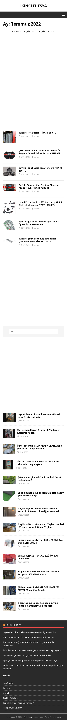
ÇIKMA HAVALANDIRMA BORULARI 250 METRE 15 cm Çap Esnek (38, 588)
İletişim (6, 688)
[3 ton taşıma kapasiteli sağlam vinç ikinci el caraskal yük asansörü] (9, 609)
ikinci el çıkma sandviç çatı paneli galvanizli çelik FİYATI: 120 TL (37, 240)
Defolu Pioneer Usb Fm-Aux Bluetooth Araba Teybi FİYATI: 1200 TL (40, 186)
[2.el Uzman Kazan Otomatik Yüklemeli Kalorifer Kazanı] (9, 436)
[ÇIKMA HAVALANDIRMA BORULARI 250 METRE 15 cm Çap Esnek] (9, 593)
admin (36, 136)
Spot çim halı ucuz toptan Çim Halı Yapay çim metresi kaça (41, 494)
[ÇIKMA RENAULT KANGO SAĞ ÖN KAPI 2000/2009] (9, 561)
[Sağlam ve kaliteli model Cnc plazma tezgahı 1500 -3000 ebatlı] (9, 577)
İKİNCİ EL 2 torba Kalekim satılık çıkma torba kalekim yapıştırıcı (37, 463)
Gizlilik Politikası (10, 697)
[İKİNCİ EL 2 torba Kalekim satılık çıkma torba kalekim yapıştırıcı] (8, 467)
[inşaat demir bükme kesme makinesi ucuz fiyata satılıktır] (9, 420)
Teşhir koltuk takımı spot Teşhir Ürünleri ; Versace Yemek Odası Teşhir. (41, 526)
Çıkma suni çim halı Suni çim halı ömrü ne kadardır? (39, 478)
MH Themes (29, 717)
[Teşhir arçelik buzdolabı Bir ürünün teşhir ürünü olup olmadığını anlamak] (9, 514)
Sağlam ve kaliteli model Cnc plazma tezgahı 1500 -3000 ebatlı (38, 573)
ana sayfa (17, 31)
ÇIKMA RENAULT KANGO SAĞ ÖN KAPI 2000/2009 (38, 557)
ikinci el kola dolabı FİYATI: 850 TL (37, 132)
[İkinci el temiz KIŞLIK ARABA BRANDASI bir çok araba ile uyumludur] (9, 451)
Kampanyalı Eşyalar (12, 707)
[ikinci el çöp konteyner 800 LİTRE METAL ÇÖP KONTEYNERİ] (9, 546)
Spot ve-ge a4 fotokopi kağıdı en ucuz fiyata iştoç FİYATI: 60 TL (40, 223)
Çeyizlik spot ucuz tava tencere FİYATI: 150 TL (40, 169)
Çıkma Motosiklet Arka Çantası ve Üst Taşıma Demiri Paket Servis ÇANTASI (40, 152)
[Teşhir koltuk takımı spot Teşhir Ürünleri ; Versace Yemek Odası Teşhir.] (9, 530)
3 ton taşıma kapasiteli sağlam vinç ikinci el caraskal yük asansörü (38, 604)
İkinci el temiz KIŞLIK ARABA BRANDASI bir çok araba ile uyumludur (40, 447)
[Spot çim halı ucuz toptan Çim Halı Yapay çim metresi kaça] (9, 499)
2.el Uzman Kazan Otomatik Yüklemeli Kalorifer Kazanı (38, 431)
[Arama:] (33, 331)
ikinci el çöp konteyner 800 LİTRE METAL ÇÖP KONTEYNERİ (40, 541)
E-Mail (6, 692)
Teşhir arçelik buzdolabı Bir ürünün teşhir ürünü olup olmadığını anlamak (39, 510)
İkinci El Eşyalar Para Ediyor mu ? (18, 702)
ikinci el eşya (13, 624)
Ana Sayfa (8, 683)
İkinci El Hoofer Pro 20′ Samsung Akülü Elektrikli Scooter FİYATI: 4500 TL (40, 203)
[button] (62, 14)
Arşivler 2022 (30, 31)
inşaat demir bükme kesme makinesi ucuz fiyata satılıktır (39, 416)
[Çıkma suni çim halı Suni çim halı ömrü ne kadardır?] (9, 482)
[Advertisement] (33, 83)
